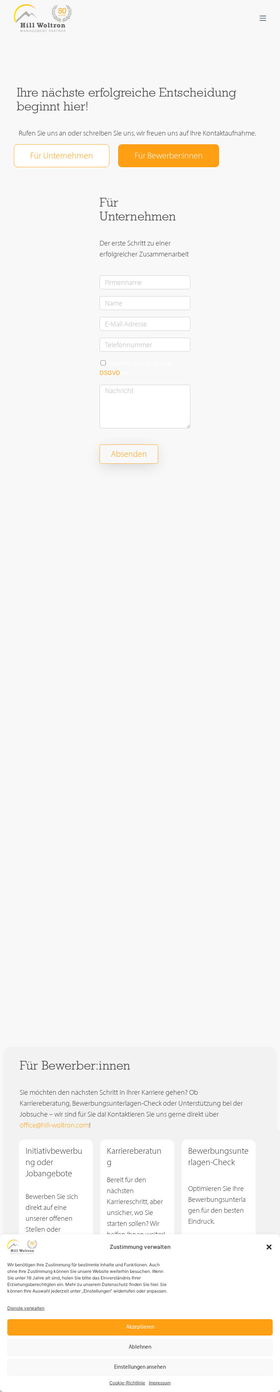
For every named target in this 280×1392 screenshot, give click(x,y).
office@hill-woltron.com (54, 1125)
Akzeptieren (140, 1327)
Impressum (160, 1382)
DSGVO (110, 372)
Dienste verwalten (25, 1308)
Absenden (129, 454)
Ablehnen (140, 1347)
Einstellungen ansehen (140, 1367)
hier (154, 1284)
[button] (269, 1247)
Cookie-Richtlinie (127, 1382)
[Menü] (263, 18)
